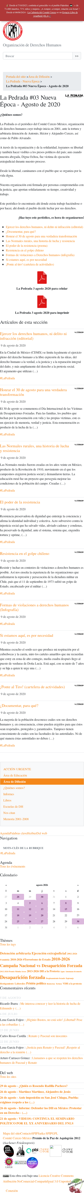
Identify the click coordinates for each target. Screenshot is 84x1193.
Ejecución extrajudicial (49, 953)
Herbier (32, 833)
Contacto (25, 1133)
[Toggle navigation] (8, 68)
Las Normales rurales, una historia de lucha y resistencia (40, 241)
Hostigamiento (7, 983)
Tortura (59, 983)
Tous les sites (8, 1076)
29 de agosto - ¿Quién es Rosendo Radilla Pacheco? (34, 1085)
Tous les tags (8, 944)
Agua (62, 971)
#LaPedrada (7, 378)
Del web (42, 833)
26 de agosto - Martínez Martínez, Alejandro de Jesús (35, 1091)
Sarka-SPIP (45, 1133)
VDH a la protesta (72, 983)
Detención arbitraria (15, 953)
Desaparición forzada (22, 977)
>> (77, 56)
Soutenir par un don (74, 1183)
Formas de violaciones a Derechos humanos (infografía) (40, 255)
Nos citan (9, 813)
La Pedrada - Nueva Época (23, 81)
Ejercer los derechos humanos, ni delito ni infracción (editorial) (44, 227)
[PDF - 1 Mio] (42, 277)
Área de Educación (15, 775)
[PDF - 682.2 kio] (42, 301)
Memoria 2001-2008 (16, 819)
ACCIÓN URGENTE (17, 769)
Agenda (5, 833)
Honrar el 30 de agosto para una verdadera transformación (41, 236)
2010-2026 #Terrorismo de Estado (30, 959)
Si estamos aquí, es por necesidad (26, 259)
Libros (7, 800)
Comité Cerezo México (17, 1138)
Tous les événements (12, 866)
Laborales (20, 983)
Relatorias (51, 983)
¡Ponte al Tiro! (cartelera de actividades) (32, 686)
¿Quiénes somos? (14, 788)
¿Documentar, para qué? (21, 231)
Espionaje (70, 978)
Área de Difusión (39, 76)
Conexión (12, 1191)
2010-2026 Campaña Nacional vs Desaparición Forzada (41, 962)
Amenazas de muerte (73, 971)
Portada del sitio (16, 76)
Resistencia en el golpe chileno (25, 250)
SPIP (34, 1133)
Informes (8, 794)
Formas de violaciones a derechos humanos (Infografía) (34, 607)
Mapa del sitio (11, 1133)
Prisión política (36, 983)
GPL (55, 1133)
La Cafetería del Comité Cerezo (42, 12)
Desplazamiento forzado (55, 978)
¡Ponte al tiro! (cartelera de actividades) (30, 264)
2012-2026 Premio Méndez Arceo (13, 971)
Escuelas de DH (13, 806)
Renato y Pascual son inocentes (48, 1036)
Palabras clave (18, 833)
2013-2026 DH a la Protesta (43, 971)
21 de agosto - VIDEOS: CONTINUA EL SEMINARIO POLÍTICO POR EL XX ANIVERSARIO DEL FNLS (37, 1120)
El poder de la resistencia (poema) (26, 245)
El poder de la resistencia (20, 502)
